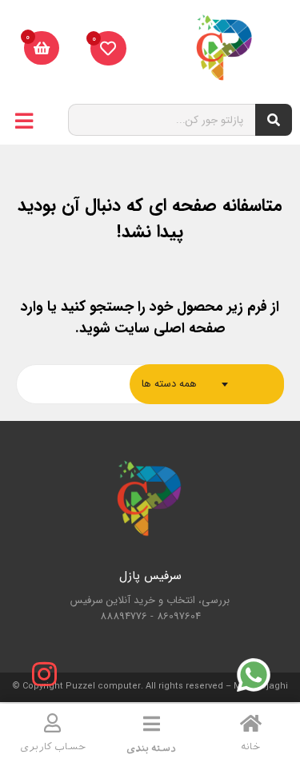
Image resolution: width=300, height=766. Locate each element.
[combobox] (207, 384)
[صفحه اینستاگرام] (44, 674)
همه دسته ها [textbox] (169, 383)
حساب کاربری (53, 746)
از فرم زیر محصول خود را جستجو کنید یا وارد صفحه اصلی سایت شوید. (150, 317)
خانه (250, 746)
